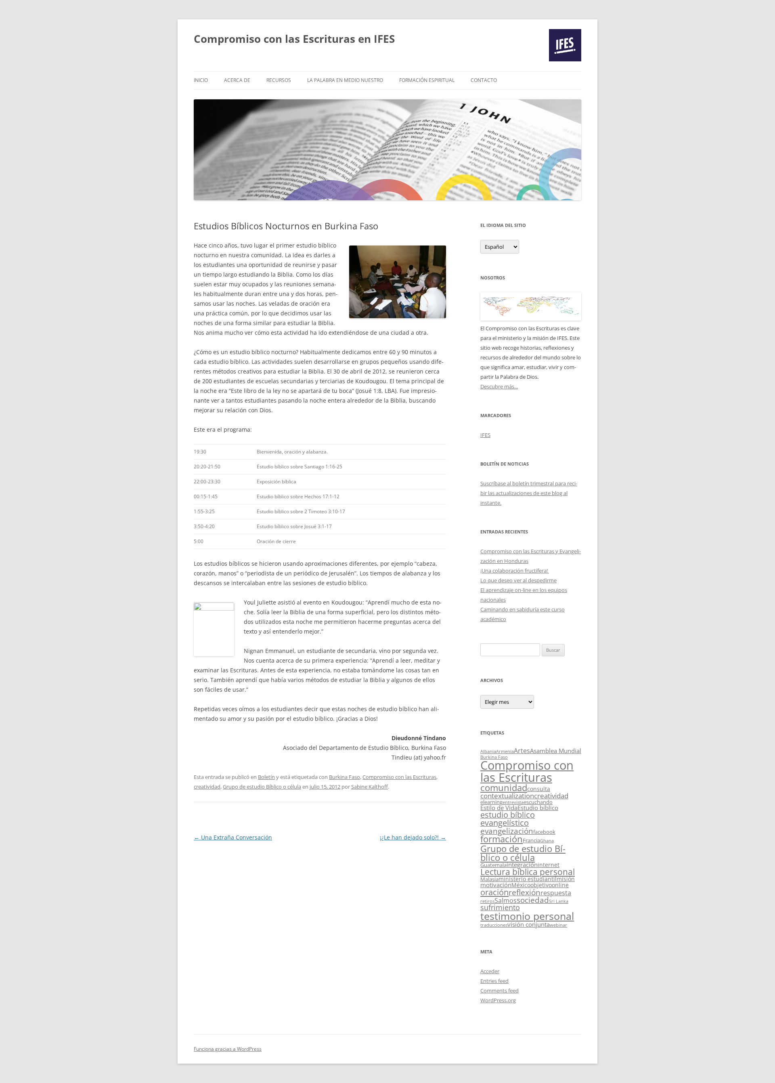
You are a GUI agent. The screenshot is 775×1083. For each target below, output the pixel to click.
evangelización (506, 830)
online (560, 885)
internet (548, 865)
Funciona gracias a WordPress (228, 1048)
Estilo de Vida (498, 808)
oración (494, 892)
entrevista (513, 802)
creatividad (207, 786)
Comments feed (499, 990)
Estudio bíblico (537, 808)
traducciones (493, 925)
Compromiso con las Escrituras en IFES (294, 38)
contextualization (507, 795)
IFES (485, 435)
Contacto (484, 80)
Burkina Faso (344, 777)
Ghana (547, 841)
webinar (558, 925)
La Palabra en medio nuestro (345, 80)
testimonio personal (527, 916)
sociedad (533, 900)
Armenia (505, 751)
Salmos (505, 900)
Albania (488, 751)
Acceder (489, 971)
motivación (495, 885)
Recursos (278, 80)
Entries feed (494, 980)
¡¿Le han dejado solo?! (413, 837)
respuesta (555, 892)
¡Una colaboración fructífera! (514, 570)
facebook (544, 831)
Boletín (266, 777)
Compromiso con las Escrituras (399, 777)
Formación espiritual (427, 80)
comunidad (503, 787)
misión (566, 879)
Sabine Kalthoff (369, 786)
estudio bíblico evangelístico (507, 818)
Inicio (201, 80)
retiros (487, 901)
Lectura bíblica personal (527, 871)
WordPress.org (498, 1000)
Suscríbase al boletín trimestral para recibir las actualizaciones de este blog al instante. (528, 493)
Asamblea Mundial (555, 751)
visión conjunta (528, 924)
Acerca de (237, 80)
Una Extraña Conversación (233, 837)
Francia (531, 840)
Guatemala (493, 865)
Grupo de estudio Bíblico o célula (262, 786)
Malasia (489, 879)
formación (501, 839)
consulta (538, 789)
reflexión (524, 892)
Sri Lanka (558, 901)
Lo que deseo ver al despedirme (518, 580)
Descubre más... (499, 386)
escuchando (538, 802)
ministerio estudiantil (528, 879)
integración (522, 865)
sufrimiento (500, 907)
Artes (522, 750)
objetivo (541, 885)
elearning (491, 802)
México (520, 885)
